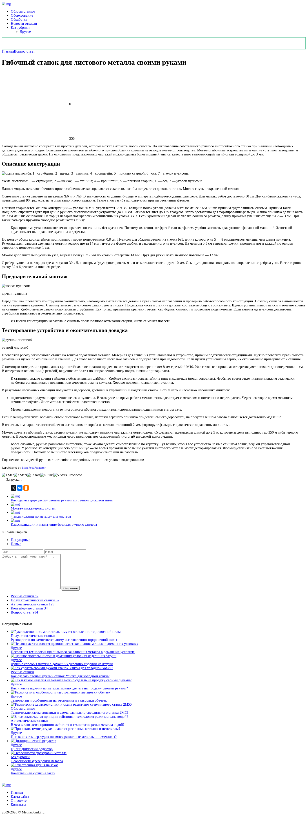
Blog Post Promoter (33, 467)
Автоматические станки (29, 720)
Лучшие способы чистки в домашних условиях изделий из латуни (62, 664)
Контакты (18, 804)
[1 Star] (8, 475)
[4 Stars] (46, 475)
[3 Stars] (33, 475)
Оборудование (22, 15)
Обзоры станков (23, 11)
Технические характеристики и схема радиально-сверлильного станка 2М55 (69, 712)
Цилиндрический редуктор (32, 749)
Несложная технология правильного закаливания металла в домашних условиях (73, 652)
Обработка (19, 19)
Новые (16, 544)
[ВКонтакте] (19, 488)
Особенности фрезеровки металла (37, 761)
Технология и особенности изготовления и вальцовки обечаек (59, 700)
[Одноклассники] (26, 488)
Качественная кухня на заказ (33, 773)
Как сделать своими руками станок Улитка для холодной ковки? (60, 676)
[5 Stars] (60, 475)
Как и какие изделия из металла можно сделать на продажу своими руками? (69, 688)
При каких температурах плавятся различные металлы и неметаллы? (64, 737)
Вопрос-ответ (24, 51)
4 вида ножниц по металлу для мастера (41, 516)
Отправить (70, 588)
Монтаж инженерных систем (33, 508)
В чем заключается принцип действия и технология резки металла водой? (68, 725)
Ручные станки (22, 672)
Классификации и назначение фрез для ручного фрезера (54, 524)
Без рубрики (20, 27)
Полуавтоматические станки (33, 636)
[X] (13, 488)
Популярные (20, 540)
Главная (8, 51)
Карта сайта (20, 796)
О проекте (19, 800)
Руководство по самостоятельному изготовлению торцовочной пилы (64, 640)
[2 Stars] (20, 475)
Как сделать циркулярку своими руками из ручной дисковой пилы (62, 500)
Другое (25, 31)
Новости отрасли (24, 23)
